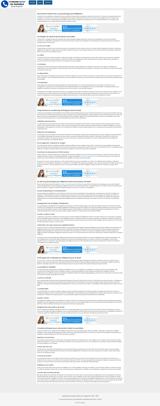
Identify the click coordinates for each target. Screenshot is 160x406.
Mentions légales (80, 402)
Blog (40, 2)
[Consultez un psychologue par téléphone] (68, 28)
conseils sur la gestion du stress (89, 156)
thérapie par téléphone (45, 260)
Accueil (32, 2)
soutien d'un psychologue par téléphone (72, 184)
